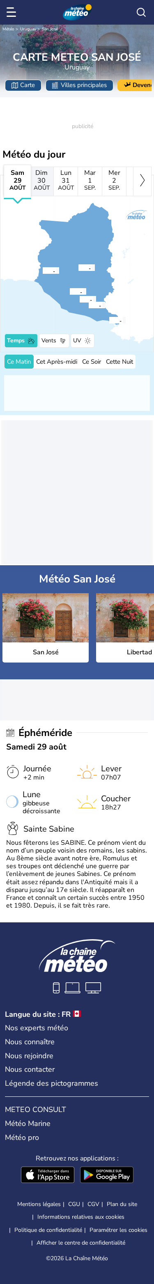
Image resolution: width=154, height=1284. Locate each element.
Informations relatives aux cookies (80, 1217)
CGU (74, 1204)
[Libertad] (88, 305)
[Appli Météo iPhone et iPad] (47, 1176)
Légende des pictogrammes (51, 1083)
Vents (48, 340)
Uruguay (28, 29)
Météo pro (22, 1137)
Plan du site (122, 1204)
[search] (141, 12)
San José (50, 29)
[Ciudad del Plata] (109, 320)
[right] (142, 181)
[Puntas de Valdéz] (79, 299)
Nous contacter (30, 1069)
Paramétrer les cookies (118, 1230)
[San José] (78, 268)
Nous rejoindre (29, 1056)
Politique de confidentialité (48, 1230)
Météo (8, 29)
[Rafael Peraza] (69, 291)
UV (77, 340)
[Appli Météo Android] (106, 1176)
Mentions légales (39, 1204)
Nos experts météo (36, 1028)
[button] (80, 267)
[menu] (12, 12)
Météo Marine (28, 1123)
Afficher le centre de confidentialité (81, 1243)
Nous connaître (30, 1042)
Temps (16, 340)
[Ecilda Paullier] (42, 270)
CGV (93, 1204)
